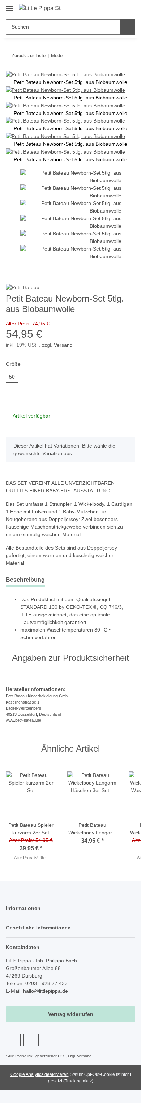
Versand (63, 345)
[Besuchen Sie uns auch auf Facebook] (13, 1040)
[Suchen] (127, 27)
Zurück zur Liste (29, 55)
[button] (107, 8)
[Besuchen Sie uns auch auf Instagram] (31, 1040)
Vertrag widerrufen (70, 1014)
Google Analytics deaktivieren (39, 1074)
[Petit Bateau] (22, 287)
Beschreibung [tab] (25, 580)
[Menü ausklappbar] (9, 5)
